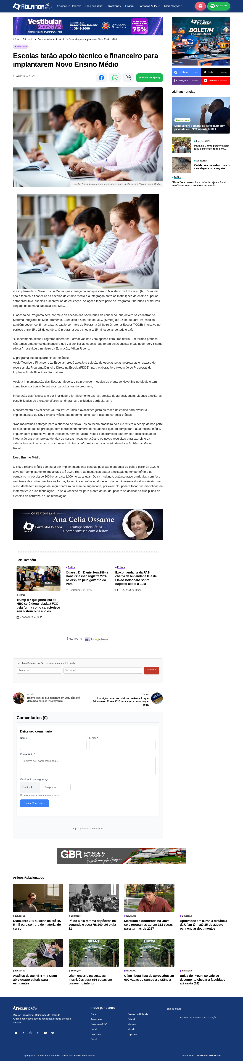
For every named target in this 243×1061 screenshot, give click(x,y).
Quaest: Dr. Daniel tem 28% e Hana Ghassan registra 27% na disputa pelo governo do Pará (87, 578)
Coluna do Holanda (138, 1014)
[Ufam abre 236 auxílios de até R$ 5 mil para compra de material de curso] (38, 898)
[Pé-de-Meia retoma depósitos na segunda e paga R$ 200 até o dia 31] (94, 898)
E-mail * (93, 737)
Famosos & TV (99, 1024)
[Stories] (200, 6)
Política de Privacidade (209, 1055)
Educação (28, 39)
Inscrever (152, 669)
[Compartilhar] (128, 77)
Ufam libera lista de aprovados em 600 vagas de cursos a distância (149, 977)
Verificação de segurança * (35, 779)
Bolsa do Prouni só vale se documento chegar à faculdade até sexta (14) (202, 979)
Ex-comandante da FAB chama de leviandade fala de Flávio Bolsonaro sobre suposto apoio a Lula (136, 578)
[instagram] (31, 1033)
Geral (94, 1039)
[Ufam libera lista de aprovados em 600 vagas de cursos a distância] (149, 953)
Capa (93, 1014)
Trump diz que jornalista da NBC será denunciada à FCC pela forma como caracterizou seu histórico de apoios (38, 605)
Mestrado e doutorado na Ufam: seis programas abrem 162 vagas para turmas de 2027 (148, 924)
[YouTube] (45, 1033)
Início (16, 39)
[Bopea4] (32, 6)
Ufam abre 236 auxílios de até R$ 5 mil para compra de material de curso (37, 924)
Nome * (24, 737)
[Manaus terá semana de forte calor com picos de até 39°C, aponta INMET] (201, 115)
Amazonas (96, 1019)
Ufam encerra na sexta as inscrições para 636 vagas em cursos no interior (90, 979)
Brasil (93, 1029)
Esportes (132, 1034)
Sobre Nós (187, 1055)
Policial (131, 1019)
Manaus (132, 1024)
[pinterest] (38, 1033)
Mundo (131, 1029)
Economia (96, 1034)
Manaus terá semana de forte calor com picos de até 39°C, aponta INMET (199, 127)
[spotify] (52, 1033)
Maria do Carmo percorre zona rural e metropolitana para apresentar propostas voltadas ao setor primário (212, 147)
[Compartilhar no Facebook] (101, 77)
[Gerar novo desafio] (35, 787)
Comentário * (27, 754)
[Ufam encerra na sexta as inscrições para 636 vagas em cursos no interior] (94, 953)
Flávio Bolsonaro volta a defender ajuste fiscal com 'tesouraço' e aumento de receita (199, 184)
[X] (23, 1033)
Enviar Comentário (34, 803)
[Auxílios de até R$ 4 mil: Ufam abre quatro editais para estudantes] (38, 953)
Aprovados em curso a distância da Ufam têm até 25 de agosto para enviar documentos (203, 924)
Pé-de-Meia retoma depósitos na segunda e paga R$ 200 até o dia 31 (92, 924)
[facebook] (16, 1033)
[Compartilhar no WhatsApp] (115, 77)
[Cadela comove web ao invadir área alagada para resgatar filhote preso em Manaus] (181, 165)
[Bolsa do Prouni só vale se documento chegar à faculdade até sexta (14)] (205, 953)
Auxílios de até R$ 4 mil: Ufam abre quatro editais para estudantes (35, 979)
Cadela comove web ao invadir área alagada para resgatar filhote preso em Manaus (212, 167)
